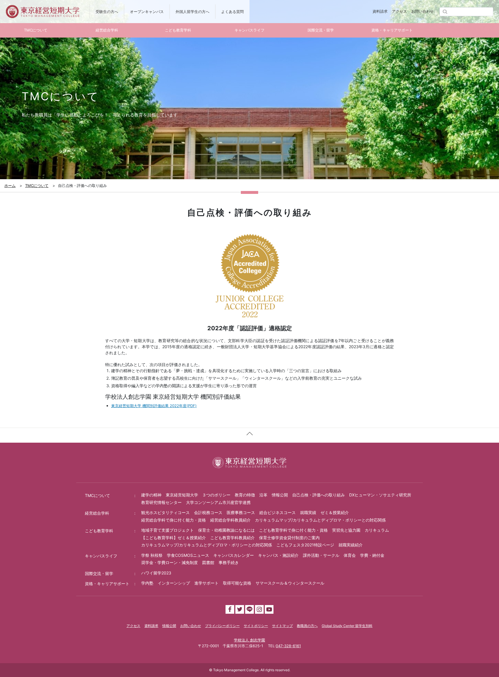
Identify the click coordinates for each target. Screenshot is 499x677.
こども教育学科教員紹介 (232, 537)
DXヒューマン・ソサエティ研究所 (380, 494)
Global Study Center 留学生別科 (347, 626)
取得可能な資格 (237, 582)
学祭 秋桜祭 (152, 555)
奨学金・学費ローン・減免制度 (169, 562)
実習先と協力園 (346, 530)
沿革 (263, 494)
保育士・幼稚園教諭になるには (226, 530)
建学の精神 (151, 494)
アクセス (399, 11)
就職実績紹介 (350, 544)
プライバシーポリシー (222, 626)
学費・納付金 (372, 555)
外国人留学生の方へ (192, 11)
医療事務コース (241, 512)
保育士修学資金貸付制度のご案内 (289, 537)
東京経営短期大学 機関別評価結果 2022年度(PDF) (154, 405)
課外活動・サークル (321, 555)
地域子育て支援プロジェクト (167, 530)
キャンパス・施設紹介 (278, 555)
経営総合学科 (97, 513)
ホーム (10, 185)
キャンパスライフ (101, 555)
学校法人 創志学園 (249, 640)
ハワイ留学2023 (156, 572)
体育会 (350, 555)
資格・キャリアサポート (107, 583)
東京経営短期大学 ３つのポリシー (198, 494)
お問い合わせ (422, 11)
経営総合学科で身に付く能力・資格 (173, 520)
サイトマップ (282, 626)
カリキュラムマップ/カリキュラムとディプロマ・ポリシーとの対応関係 (320, 520)
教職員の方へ (307, 626)
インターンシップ (174, 582)
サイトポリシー (256, 626)
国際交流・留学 (99, 573)
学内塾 (147, 582)
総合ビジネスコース (277, 512)
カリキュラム (377, 530)
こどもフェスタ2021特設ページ (305, 544)
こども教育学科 (99, 530)
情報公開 (280, 494)
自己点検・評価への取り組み (318, 494)
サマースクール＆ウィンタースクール (290, 582)
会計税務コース (208, 512)
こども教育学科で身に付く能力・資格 (293, 530)
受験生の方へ (107, 11)
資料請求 (380, 11)
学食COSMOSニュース (188, 555)
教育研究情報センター (161, 502)
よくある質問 (232, 11)
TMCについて (37, 185)
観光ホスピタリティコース (165, 512)
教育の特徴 (245, 494)
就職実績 (308, 512)
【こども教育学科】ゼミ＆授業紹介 (173, 537)
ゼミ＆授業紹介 (335, 512)
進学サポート (206, 582)
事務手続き (229, 562)
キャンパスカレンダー (233, 555)
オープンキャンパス (147, 11)
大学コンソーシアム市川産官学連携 (218, 502)
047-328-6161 (288, 645)
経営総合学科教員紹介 (230, 520)
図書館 (208, 562)
